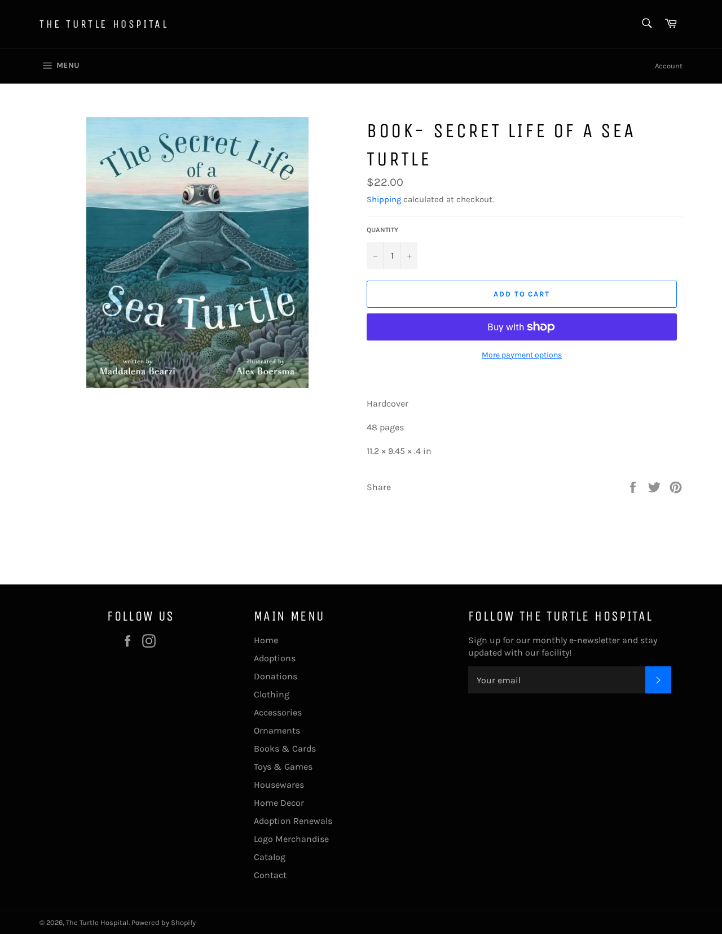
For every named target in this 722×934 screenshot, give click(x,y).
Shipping (384, 199)
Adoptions (275, 658)
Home (266, 640)
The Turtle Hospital (103, 24)
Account (669, 66)
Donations (275, 676)
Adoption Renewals (293, 820)
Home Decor (279, 802)
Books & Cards (285, 748)
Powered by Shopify (163, 922)
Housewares (279, 784)
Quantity (382, 230)
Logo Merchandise (291, 838)
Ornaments (277, 730)
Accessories (278, 712)
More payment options (522, 355)
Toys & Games (283, 766)
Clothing (271, 694)
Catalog (269, 857)
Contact (270, 875)
